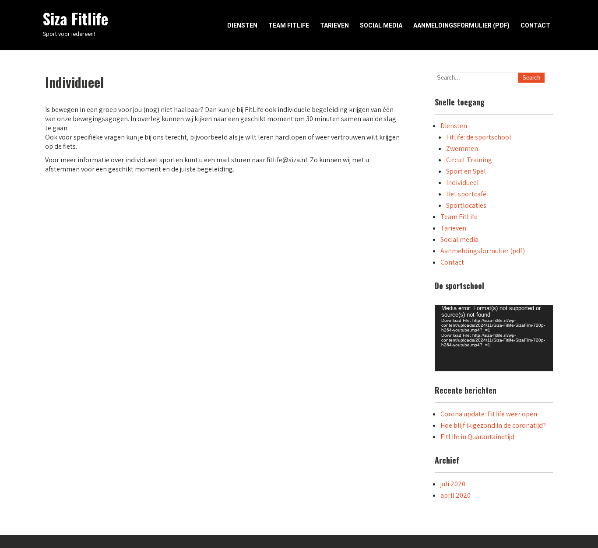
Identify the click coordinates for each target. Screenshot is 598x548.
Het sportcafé (466, 194)
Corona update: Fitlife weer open (488, 414)
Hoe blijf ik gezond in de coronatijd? (493, 425)
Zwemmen (462, 148)
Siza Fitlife (75, 18)
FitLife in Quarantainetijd (477, 436)
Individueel (462, 182)
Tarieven (334, 25)
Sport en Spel (466, 171)
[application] (494, 338)
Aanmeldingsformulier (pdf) (461, 25)
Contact (535, 25)
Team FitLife (288, 25)
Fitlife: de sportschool (478, 137)
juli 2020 (452, 484)
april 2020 (455, 495)
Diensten (242, 25)
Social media (381, 25)
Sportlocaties (466, 205)
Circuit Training (469, 159)
